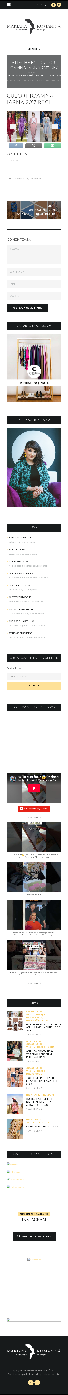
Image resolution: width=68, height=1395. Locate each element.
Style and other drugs (42, 1127)
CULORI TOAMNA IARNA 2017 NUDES (12, 126)
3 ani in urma (34, 1109)
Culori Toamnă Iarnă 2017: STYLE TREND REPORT (36, 75)
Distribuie (35, 178)
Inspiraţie (33, 1020)
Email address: (14, 668)
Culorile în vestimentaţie (36, 1013)
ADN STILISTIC (35, 1041)
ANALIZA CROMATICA (20, 537)
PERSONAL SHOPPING (20, 585)
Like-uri (18, 178)
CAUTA (39, 4)
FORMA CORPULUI (18, 549)
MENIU (32, 49)
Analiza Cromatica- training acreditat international (39, 1054)
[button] (37, 818)
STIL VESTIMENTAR (18, 561)
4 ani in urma (34, 1130)
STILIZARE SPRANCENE (20, 633)
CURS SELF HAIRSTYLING (22, 621)
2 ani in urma (34, 1088)
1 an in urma (33, 1034)
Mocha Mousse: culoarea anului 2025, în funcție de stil (43, 1027)
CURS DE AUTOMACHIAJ (21, 609)
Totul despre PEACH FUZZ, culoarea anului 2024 (41, 1081)
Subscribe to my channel (36, 808)
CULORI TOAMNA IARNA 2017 (54, 126)
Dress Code (34, 1017)
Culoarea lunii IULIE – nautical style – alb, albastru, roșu (40, 1102)
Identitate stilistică (33, 1121)
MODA (45, 1020)
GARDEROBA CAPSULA (21, 573)
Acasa (31, 73)
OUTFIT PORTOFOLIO (20, 597)
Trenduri (47, 1094)
